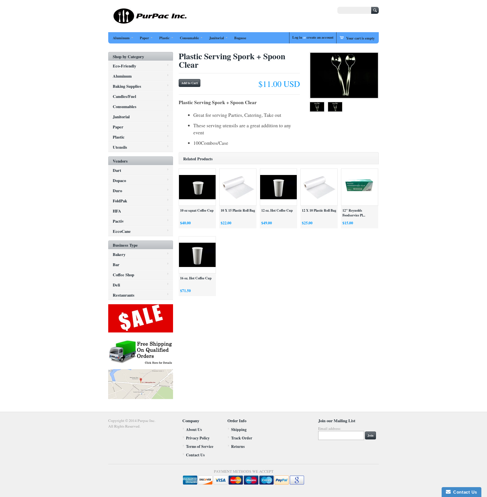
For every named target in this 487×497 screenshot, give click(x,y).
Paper (144, 37)
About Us (194, 429)
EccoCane (122, 231)
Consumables (124, 106)
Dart (117, 170)
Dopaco (119, 180)
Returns (238, 446)
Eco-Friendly (124, 66)
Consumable (189, 37)
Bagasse (240, 37)
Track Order (241, 438)
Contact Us (195, 455)
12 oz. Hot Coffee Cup (277, 210)
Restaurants (123, 295)
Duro (117, 190)
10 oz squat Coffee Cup (197, 210)
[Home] (150, 23)
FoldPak (120, 201)
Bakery (119, 254)
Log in (297, 37)
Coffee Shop (123, 275)
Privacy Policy (198, 438)
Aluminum (121, 37)
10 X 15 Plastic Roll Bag (238, 210)
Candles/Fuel (124, 96)
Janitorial (216, 37)
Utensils (120, 147)
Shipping (239, 429)
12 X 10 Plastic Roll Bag (319, 210)
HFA (117, 211)
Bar (116, 264)
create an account (320, 37)
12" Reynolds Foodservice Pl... (353, 213)
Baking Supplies (127, 86)
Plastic (164, 37)
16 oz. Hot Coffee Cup (196, 278)
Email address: (329, 428)
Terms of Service (199, 446)
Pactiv (118, 221)
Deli (116, 285)
